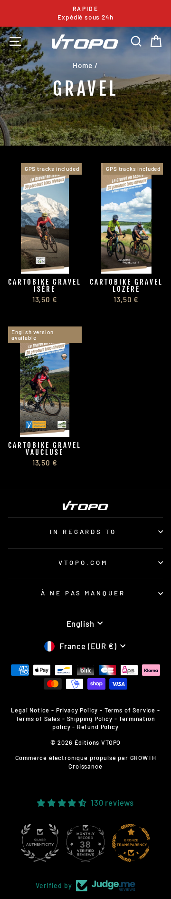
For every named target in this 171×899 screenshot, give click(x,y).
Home (83, 65)
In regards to (83, 531)
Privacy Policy (77, 710)
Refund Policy (98, 727)
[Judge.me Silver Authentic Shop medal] (54, 843)
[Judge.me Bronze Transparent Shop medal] (145, 843)
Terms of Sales (38, 718)
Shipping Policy (90, 718)
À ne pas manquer (83, 593)
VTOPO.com (83, 562)
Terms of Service (129, 710)
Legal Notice (30, 710)
